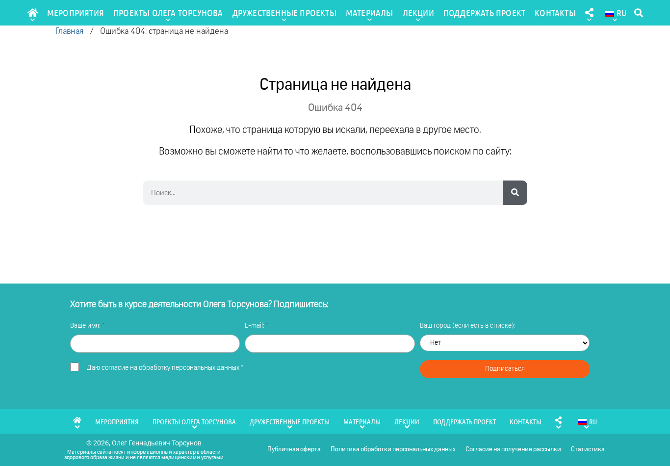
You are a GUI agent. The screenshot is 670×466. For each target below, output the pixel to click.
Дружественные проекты (284, 12)
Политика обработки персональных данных (393, 449)
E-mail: (255, 325)
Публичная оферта (294, 449)
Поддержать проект (484, 12)
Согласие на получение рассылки (513, 449)
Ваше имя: (86, 325)
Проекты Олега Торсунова (168, 12)
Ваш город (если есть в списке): (467, 325)
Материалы (369, 12)
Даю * (165, 367)
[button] (638, 13)
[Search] (515, 193)
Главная (69, 31)
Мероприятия (75, 12)
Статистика (588, 449)
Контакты (555, 12)
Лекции (418, 12)
